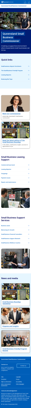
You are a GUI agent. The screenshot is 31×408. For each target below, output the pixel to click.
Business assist (5, 225)
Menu (29, 2)
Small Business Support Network (10, 238)
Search (25, 2)
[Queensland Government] (7, 2)
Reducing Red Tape (6, 79)
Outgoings (4, 173)
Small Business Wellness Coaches (10, 243)
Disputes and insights (10, 326)
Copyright (18, 377)
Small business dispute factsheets (11, 66)
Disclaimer (3, 379)
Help (2, 377)
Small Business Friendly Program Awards (14, 350)
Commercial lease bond (8, 165)
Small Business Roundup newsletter (11, 303)
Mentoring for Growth (7, 230)
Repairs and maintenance (8, 182)
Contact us (23, 366)
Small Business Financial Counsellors (11, 234)
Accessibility (19, 381)
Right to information (6, 381)
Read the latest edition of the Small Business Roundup (13, 141)
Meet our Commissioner (11, 114)
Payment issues (5, 178)
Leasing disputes (6, 75)
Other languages (20, 384)
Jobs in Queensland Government (6, 384)
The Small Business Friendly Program (12, 70)
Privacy (17, 379)
